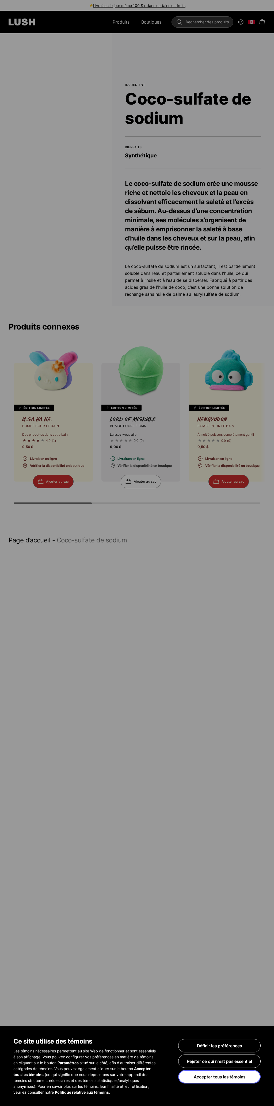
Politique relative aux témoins (82, 1092)
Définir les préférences (219, 1045)
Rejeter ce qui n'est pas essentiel (219, 1061)
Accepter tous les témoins (219, 1076)
